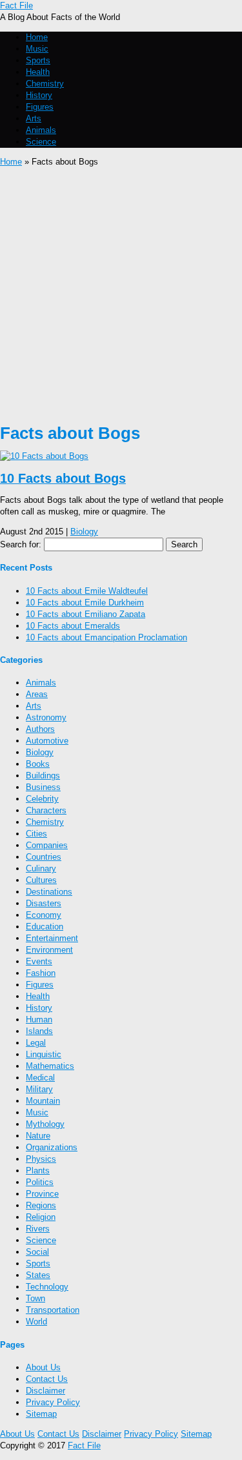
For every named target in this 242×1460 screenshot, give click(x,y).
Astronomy (46, 717)
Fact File (16, 5)
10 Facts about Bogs (63, 478)
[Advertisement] (121, 295)
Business (43, 787)
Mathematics (50, 1066)
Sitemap (41, 1414)
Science (41, 142)
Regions (41, 1205)
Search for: (20, 544)
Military (39, 1089)
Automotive (47, 740)
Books (38, 764)
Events (39, 961)
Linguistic (43, 1054)
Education (44, 926)
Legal (36, 1043)
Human (39, 1019)
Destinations (49, 892)
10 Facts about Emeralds (73, 626)
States (38, 1275)
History (39, 95)
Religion (40, 1217)
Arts (33, 118)
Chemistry (45, 83)
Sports (38, 60)
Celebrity (42, 799)
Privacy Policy (53, 1402)
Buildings (43, 775)
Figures (40, 107)
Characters (46, 810)
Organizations (51, 1147)
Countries (43, 857)
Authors (40, 729)
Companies (47, 845)
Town (35, 1298)
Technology (47, 1287)
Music (37, 49)
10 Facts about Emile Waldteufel (87, 591)
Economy (43, 915)
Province (42, 1194)
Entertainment (52, 938)
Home (37, 37)
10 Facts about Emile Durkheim (85, 602)
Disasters (43, 903)
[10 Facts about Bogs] (44, 456)
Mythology (45, 1124)
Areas (37, 694)
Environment (49, 950)
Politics (40, 1182)
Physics (41, 1159)
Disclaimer (45, 1390)
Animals (41, 130)
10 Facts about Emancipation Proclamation (106, 637)
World (36, 1321)
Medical (40, 1077)
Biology (84, 531)
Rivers (38, 1228)
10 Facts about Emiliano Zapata (85, 614)
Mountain (43, 1101)
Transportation (52, 1310)
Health (38, 72)
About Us (43, 1367)
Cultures (41, 880)
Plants (38, 1170)
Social (37, 1252)
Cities (36, 833)
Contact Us (47, 1379)
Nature (38, 1136)
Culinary (41, 868)
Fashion (40, 973)
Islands (39, 1031)
